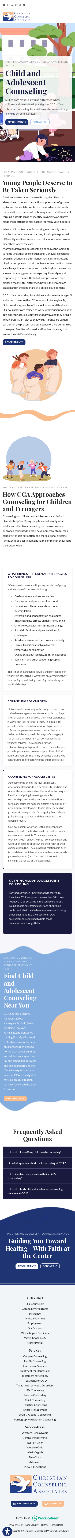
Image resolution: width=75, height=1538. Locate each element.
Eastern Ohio (35, 1442)
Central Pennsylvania (34, 1437)
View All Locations (35, 1466)
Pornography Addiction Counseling (35, 1419)
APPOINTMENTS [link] (25, 1503)
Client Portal (35, 1342)
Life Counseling (35, 1390)
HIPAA (44, 1524)
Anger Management (35, 1409)
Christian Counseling (35, 1404)
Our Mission (35, 1328)
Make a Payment (35, 1318)
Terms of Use (56, 1524)
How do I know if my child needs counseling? (35, 1152)
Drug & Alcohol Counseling (35, 1414)
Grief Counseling (35, 1400)
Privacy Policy (16, 1524)
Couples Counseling (35, 1356)
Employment (35, 1323)
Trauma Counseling (34, 1395)
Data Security (32, 1524)
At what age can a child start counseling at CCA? (37, 1163)
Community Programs (35, 1308)
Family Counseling (35, 1361)
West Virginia (35, 1452)
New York (35, 1457)
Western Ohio (35, 1447)
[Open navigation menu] (70, 5)
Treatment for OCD (35, 1380)
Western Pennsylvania (35, 1432)
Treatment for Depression (34, 1370)
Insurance (35, 1313)
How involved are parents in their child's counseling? (32, 1176)
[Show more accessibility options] (7, 1532)
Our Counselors (35, 1303)
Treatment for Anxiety (35, 1375)
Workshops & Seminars (35, 1333)
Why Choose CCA (35, 1337)
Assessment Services (34, 1366)
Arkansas (34, 1462)
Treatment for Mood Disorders (35, 1385)
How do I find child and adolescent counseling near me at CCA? (36, 1191)
